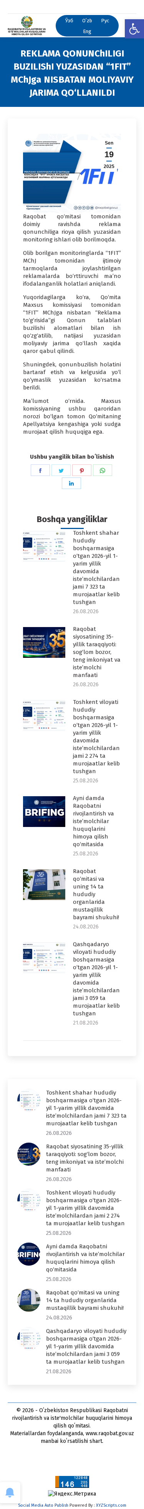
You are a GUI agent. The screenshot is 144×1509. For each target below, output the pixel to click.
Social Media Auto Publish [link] (43, 1505)
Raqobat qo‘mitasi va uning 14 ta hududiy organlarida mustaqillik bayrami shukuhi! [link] (96, 894)
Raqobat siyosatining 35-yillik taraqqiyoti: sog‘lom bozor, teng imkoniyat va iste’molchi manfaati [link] (97, 652)
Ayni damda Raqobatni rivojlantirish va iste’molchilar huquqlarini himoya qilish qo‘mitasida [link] (93, 821)
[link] (134, 28)
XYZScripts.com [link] (111, 1505)
